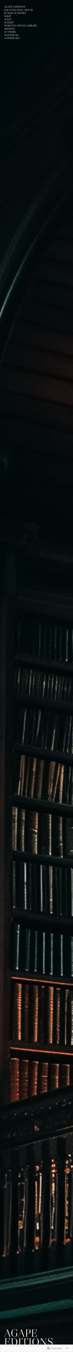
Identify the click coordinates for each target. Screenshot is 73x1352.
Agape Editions (28, 1338)
